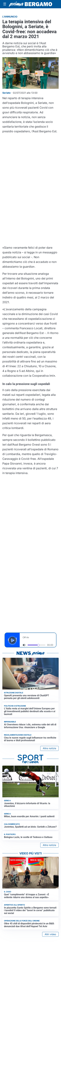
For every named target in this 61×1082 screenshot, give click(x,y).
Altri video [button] (50, 934)
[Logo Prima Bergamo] (30, 4)
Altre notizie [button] (49, 748)
